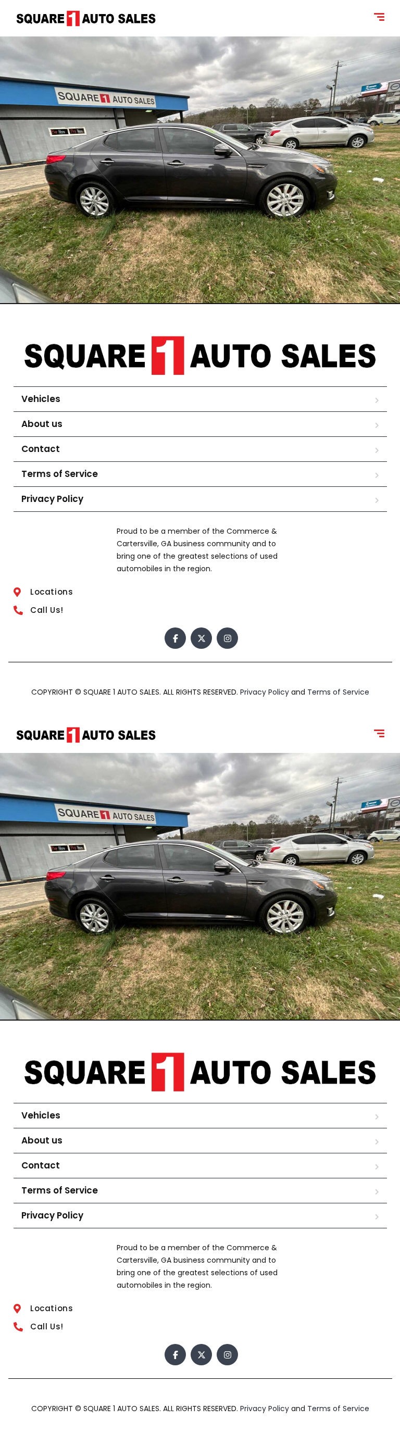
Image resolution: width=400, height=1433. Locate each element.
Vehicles (40, 399)
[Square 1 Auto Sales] (86, 18)
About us (42, 424)
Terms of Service (59, 474)
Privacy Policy (52, 499)
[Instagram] (227, 638)
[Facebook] (175, 638)
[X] (201, 638)
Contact (40, 449)
